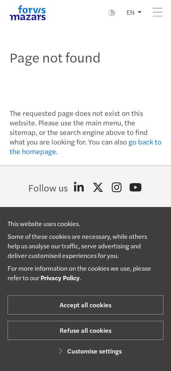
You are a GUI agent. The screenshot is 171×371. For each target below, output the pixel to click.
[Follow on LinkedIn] (79, 187)
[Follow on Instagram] (117, 187)
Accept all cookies (85, 304)
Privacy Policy (60, 277)
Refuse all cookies (85, 330)
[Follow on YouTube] (136, 187)
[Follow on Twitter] (98, 187)
